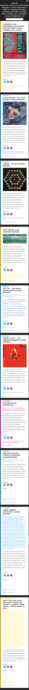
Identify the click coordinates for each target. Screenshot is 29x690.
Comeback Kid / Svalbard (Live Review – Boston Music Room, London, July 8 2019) (14, 27)
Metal (19, 85)
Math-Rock (20, 275)
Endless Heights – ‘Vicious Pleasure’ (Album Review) (11, 455)
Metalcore (11, 681)
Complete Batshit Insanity (12, 151)
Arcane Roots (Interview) (10, 404)
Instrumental (15, 273)
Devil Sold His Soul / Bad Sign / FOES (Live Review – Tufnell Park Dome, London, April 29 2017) (14, 604)
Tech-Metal (22, 277)
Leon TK (14, 3)
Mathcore (8, 153)
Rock (23, 153)
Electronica (8, 273)
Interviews (7, 401)
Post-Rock (5, 277)
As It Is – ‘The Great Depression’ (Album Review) (12, 290)
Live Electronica (10, 275)
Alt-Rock (8, 217)
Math (4, 153)
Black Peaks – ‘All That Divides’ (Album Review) (14, 99)
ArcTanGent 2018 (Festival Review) (11, 231)
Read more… (14, 75)
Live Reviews (7, 22)
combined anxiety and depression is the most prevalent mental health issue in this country (13, 304)
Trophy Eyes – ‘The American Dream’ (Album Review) (14, 340)
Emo (7, 327)
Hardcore (15, 85)
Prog (20, 153)
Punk (19, 392)
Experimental (9, 85)
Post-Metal (10, 87)
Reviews (6, 95)
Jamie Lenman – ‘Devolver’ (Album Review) (11, 512)
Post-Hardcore (14, 153)
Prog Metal (13, 277)
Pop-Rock (8, 392)
